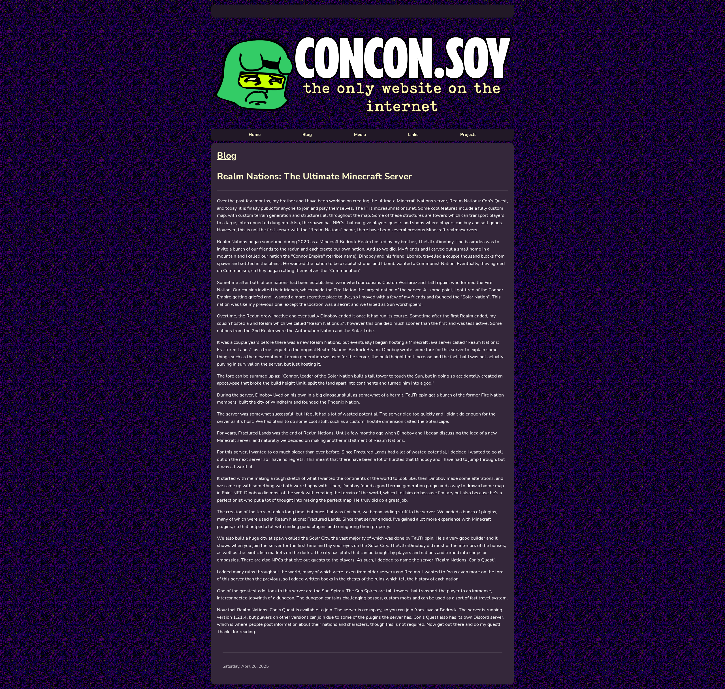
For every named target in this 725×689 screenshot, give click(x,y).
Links (413, 134)
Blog (307, 134)
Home (255, 134)
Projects (468, 134)
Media (360, 134)
